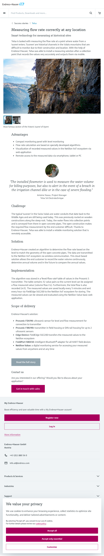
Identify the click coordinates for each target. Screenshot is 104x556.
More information (12, 434)
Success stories (21, 23)
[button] (52, 417)
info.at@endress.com (19, 463)
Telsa (34, 23)
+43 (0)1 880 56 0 (18, 455)
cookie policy (41, 523)
